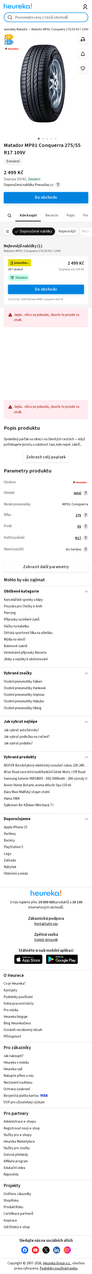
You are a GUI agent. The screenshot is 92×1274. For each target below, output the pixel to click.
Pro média (11, 1010)
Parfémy (10, 833)
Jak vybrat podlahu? (18, 743)
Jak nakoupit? (14, 1056)
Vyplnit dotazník (46, 939)
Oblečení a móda (16, 873)
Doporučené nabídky (36, 231)
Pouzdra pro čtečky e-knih (23, 606)
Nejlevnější (67, 231)
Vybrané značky (18, 673)
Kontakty (10, 990)
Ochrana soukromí (17, 1089)
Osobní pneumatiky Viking (23, 707)
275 (78, 515)
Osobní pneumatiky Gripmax (24, 694)
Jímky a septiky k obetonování (26, 659)
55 (79, 526)
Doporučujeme (17, 819)
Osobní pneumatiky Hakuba (24, 701)
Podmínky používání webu (59, 1268)
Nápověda (11, 1174)
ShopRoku (11, 1200)
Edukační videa (14, 1167)
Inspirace (10, 1220)
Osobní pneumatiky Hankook (25, 688)
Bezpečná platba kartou (21, 1095)
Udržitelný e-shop (17, 1227)
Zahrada (10, 860)
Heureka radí (13, 1069)
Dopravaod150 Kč (71, 269)
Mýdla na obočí (14, 639)
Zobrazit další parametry (46, 567)
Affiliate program (16, 1161)
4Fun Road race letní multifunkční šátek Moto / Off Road (44, 772)
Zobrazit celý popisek (46, 457)
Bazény (9, 840)
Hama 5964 (11, 798)
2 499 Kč (76, 263)
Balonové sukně (15, 646)
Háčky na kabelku (16, 626)
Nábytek (10, 867)
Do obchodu (46, 289)
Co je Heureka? (14, 983)
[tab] (28, 215)
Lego (7, 853)
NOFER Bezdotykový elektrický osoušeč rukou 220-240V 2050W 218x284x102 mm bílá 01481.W (46, 765)
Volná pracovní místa (18, 1003)
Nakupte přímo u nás (19, 1075)
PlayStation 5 (13, 847)
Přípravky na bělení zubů (21, 619)
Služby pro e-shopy (18, 1134)
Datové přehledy (16, 1154)
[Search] (9, 215)
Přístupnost (12, 1036)
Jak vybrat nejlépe (20, 721)
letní (77, 493)
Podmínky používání (18, 997)
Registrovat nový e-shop (22, 1128)
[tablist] (46, 215)
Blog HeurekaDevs (17, 1023)
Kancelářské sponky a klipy (23, 599)
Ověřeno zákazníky (17, 1193)
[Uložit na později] (83, 68)
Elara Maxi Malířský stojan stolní (27, 792)
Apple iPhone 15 (15, 827)
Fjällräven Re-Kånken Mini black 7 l (28, 805)
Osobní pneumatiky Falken (23, 681)
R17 (78, 538)
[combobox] (46, 17)
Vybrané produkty (20, 757)
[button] (28, 216)
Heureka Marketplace (19, 1141)
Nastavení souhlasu (18, 1082)
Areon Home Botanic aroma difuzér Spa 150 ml (37, 785)
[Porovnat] (83, 39)
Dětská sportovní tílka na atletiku (28, 632)
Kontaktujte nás (46, 923)
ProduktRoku (13, 1207)
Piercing (10, 613)
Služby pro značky (17, 1148)
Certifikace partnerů (18, 1213)
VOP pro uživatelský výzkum (24, 1102)
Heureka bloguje (16, 1016)
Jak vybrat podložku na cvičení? (27, 736)
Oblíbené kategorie (21, 591)
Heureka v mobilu (16, 1062)
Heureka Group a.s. (57, 1263)
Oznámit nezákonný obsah (23, 1029)
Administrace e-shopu (20, 1121)
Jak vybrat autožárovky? (21, 730)
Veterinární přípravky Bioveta (25, 652)
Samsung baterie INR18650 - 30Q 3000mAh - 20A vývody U (45, 778)
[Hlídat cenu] (83, 54)
